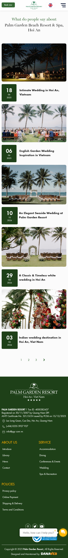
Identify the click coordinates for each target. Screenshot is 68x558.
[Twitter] (34, 526)
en (50, 5)
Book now (8, 4)
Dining (42, 455)
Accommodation (47, 449)
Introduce (6, 449)
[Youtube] (41, 526)
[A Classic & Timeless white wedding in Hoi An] (34, 247)
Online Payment (10, 497)
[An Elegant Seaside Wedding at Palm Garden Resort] (34, 184)
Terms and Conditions (13, 509)
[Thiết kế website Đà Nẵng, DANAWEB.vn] (48, 554)
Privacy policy (9, 490)
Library (5, 455)
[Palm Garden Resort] (34, 4)
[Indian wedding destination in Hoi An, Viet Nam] (34, 309)
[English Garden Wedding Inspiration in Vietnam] (34, 123)
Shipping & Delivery (12, 503)
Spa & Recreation (48, 473)
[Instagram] (28, 526)
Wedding (44, 467)
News (5, 461)
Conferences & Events (49, 461)
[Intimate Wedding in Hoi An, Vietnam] (34, 62)
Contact (6, 467)
